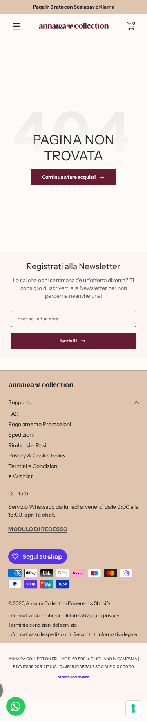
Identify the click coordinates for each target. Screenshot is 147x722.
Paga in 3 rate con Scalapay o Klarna (73, 7)
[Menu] (16, 26)
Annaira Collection (46, 603)
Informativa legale (117, 634)
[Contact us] (15, 706)
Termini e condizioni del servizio (42, 625)
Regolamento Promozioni (39, 424)
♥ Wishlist (20, 476)
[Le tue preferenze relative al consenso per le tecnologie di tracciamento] (133, 708)
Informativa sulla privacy (92, 615)
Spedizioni (21, 434)
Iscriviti (68, 341)
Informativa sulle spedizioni (37, 634)
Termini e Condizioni (33, 466)
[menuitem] (73, 414)
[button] (130, 26)
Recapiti (82, 634)
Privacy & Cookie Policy (36, 455)
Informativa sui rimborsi (34, 615)
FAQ (13, 414)
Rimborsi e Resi (27, 445)
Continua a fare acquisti (69, 177)
